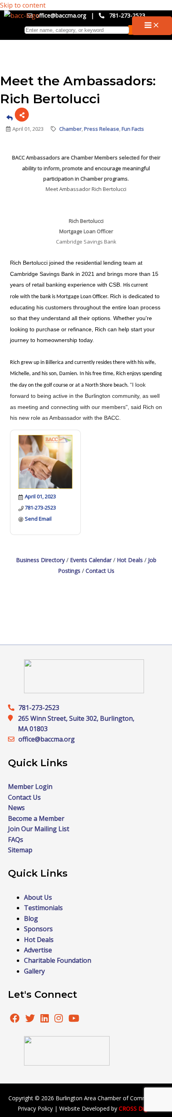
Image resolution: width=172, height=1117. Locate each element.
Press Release (101, 128)
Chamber (70, 128)
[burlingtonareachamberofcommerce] (84, 690)
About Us (38, 897)
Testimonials (43, 907)
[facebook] (15, 1019)
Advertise (38, 950)
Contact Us (100, 570)
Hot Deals (130, 560)
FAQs (15, 839)
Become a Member (36, 818)
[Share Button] (22, 115)
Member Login (30, 786)
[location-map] (13, 739)
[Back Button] (9, 117)
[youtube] (73, 1019)
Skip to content (23, 5)
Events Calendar (91, 560)
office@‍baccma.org (46, 739)
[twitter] (30, 1019)
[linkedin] (45, 1019)
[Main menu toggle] (152, 25)
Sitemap (20, 850)
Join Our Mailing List (38, 828)
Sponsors (38, 928)
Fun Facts (133, 128)
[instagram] (59, 1019)
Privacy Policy (35, 1108)
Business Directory (40, 560)
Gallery (34, 971)
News (16, 807)
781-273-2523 (127, 15)
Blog (31, 918)
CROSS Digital (137, 1108)
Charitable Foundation (57, 960)
